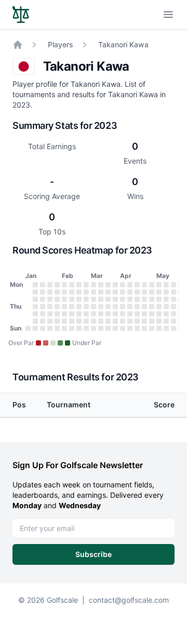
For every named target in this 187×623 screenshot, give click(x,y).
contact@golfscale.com (129, 599)
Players (60, 44)
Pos (19, 404)
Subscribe (93, 554)
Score (164, 404)
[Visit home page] (20, 14)
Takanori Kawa (123, 44)
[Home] (17, 44)
